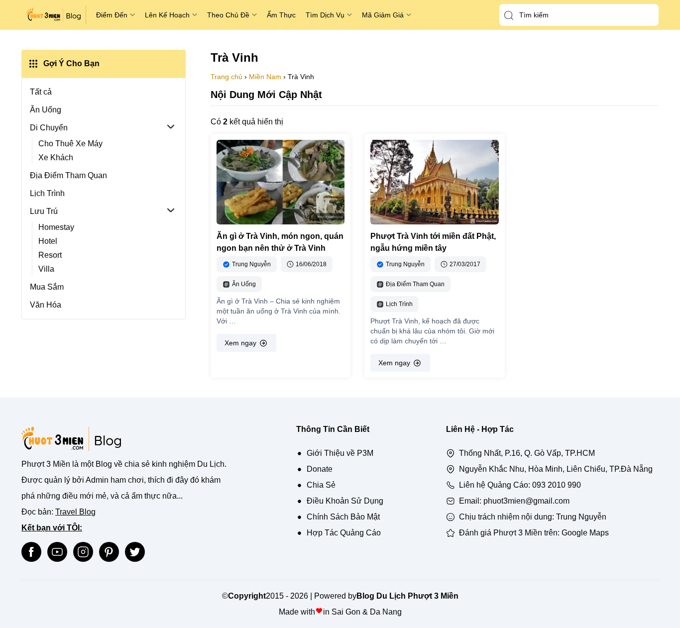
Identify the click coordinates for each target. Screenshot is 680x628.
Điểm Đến (111, 15)
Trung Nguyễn (581, 517)
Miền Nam (265, 77)
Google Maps (585, 532)
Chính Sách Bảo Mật (343, 517)
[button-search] (508, 15)
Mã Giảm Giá (383, 15)
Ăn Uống (45, 109)
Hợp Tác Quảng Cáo (344, 532)
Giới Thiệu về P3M (340, 453)
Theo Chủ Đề (228, 15)
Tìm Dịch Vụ (325, 15)
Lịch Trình (47, 193)
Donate (320, 469)
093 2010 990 (556, 485)
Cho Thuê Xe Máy (70, 143)
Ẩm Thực (281, 15)
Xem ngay (240, 343)
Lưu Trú (44, 211)
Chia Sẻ (321, 485)
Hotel (47, 241)
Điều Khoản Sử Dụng (345, 501)
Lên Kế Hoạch (167, 15)
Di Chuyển (49, 127)
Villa (46, 269)
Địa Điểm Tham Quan (68, 175)
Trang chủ (226, 77)
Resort (50, 255)
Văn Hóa (45, 305)
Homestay (56, 227)
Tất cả (41, 92)
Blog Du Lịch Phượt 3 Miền (407, 596)
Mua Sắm (47, 287)
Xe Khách (55, 157)
